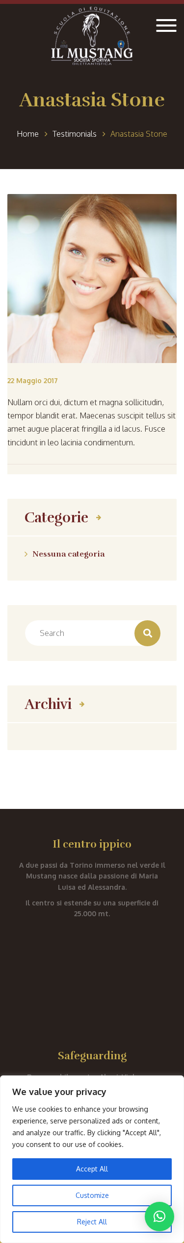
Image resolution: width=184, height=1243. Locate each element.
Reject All (92, 1222)
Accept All (92, 1169)
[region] (92, 1159)
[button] (159, 1216)
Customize (92, 1195)
